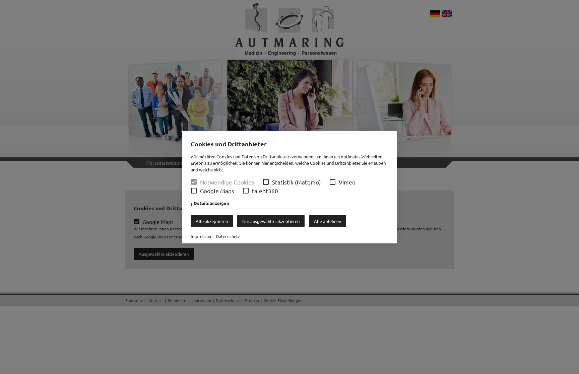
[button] (266, 182)
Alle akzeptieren (212, 221)
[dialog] (289, 187)
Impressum (201, 236)
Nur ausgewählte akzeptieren (271, 221)
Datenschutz (228, 236)
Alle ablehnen (327, 221)
